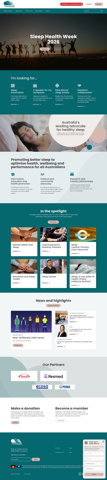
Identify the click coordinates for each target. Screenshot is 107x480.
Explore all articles (53, 305)
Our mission (53, 222)
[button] (8, 10)
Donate (99, 4)
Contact (89, 4)
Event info (44, 49)
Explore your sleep (60, 49)
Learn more (61, 420)
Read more (18, 345)
